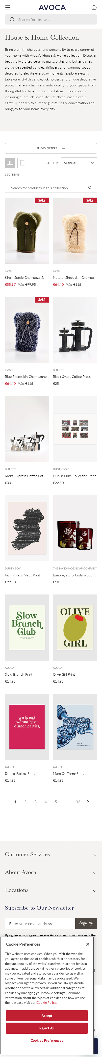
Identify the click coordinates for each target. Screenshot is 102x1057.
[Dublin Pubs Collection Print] (75, 429)
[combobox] (51, 19)
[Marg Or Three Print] (75, 727)
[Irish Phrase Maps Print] (27, 528)
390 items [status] (12, 174)
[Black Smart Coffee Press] (75, 330)
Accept (47, 1016)
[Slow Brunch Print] (27, 627)
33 (78, 801)
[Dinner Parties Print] (27, 727)
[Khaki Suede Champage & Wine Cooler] (27, 231)
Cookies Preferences (47, 1040)
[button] (94, 7)
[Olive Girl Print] (75, 627)
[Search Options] (92, 188)
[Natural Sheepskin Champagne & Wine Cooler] (75, 231)
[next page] (88, 801)
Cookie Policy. (46, 1003)
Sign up (86, 923)
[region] (47, 996)
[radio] (22, 163)
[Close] (87, 944)
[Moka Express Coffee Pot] (27, 429)
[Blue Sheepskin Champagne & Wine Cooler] (27, 330)
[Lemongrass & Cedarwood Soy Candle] (75, 528)
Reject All (46, 1028)
